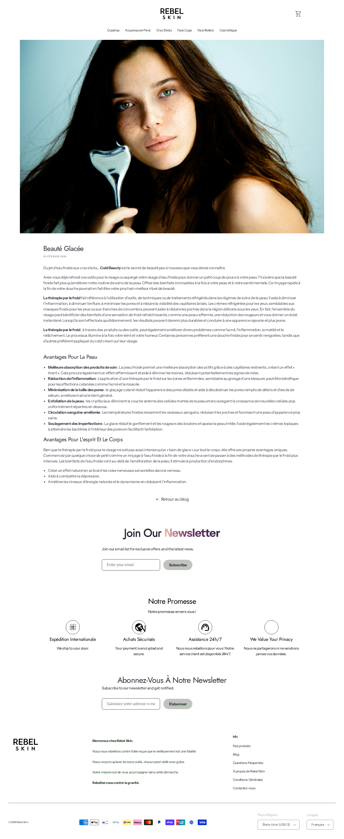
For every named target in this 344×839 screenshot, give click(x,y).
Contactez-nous (244, 788)
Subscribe (178, 565)
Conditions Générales (248, 780)
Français (317, 824)
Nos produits (241, 746)
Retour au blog (175, 499)
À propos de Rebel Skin (249, 771)
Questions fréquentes (248, 763)
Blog (236, 754)
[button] (298, 14)
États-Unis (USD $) (276, 824)
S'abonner (178, 704)
